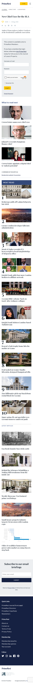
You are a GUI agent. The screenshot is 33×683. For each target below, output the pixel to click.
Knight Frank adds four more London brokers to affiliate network (16, 276)
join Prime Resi (21, 51)
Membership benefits (9, 641)
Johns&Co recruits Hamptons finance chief (13, 143)
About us (5, 623)
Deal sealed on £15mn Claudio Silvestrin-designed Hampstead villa (16, 371)
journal (4, 9)
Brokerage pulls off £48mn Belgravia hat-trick (16, 203)
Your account (6, 647)
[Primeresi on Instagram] (7, 656)
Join (23, 3)
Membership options (9, 644)
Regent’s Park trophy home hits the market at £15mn (16, 347)
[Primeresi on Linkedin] (5, 25)
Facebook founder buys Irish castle (15, 449)
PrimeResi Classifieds (9, 611)
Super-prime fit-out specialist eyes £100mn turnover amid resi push (15, 418)
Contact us (5, 626)
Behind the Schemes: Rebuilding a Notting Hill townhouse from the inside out (15, 472)
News (6, 22)
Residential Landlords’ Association (11, 175)
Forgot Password (8, 93)
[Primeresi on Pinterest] (11, 25)
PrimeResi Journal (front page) (12, 605)
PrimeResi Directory (9, 608)
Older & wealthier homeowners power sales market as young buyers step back (16, 547)
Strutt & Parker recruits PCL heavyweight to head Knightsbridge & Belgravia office (16, 251)
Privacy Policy (11, 588)
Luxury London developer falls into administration (16, 226)
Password (6, 68)
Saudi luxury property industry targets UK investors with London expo (15, 522)
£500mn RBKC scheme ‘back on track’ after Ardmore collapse (14, 300)
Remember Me (10, 83)
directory (12, 9)
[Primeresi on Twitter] (2, 25)
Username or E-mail (9, 61)
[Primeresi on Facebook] (8, 25)
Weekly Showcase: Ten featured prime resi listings (14, 497)
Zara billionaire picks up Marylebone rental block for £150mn (16, 394)
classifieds (21, 9)
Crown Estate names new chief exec (16, 122)
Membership (6, 637)
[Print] (15, 25)
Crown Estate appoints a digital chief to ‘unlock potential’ (16, 164)
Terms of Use (6, 629)
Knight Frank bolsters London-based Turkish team (16, 323)
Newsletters (6, 614)
